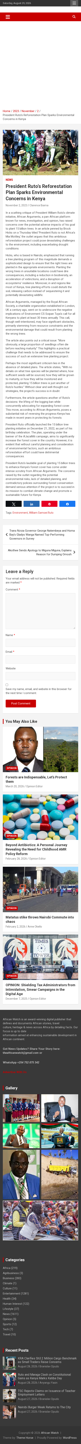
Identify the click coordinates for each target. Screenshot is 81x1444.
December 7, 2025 (16, 998)
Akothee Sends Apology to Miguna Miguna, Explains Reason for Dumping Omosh (40, 552)
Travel (6, 1334)
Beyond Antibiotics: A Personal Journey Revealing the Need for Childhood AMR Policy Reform (36, 849)
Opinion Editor (34, 786)
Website (11, 668)
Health (7, 1298)
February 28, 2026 (16, 858)
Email (10, 651)
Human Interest (12, 1303)
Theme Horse (24, 1437)
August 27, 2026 (27, 1398)
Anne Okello (35, 926)
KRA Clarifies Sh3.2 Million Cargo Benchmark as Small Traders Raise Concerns (47, 1360)
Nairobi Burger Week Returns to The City (44, 1407)
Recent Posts (17, 1350)
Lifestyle (8, 1309)
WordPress (70, 1437)
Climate (7, 1283)
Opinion (12, 768)
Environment (20, 512)
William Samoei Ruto (41, 512)
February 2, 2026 (15, 926)
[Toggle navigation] (8, 16)
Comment (13, 589)
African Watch (50, 1433)
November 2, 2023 (16, 205)
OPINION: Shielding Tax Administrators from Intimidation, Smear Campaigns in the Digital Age (40, 989)
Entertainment (11, 1293)
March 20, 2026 (15, 786)
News (9, 179)
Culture (7, 1288)
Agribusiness (11, 1273)
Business (8, 1278)
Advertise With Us (15, 1072)
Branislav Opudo (49, 1366)
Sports (7, 1324)
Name (10, 635)
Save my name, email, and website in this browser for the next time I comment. (39, 691)
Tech (6, 1329)
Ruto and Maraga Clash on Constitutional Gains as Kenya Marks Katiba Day (44, 1376)
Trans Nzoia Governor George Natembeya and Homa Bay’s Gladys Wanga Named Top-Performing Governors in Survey (42, 534)
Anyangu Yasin (48, 1382)
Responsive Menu (74, 3)
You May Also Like (21, 721)
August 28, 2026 (27, 1366)
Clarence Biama (39, 205)
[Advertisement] (40, 63)
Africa (6, 1268)
